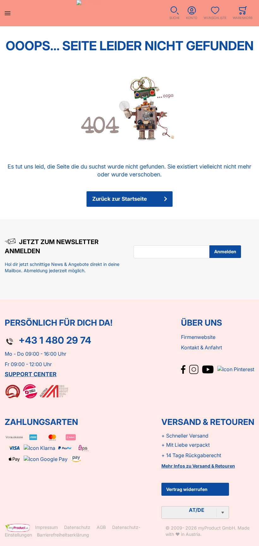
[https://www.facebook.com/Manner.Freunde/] (184, 369)
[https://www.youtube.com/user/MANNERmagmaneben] (208, 369)
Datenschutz (77, 527)
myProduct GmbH (216, 528)
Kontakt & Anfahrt (201, 347)
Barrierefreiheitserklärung (63, 534)
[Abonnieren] (225, 251)
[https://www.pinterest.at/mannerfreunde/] (235, 369)
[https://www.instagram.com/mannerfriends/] (194, 369)
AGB (101, 527)
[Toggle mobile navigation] (7, 13)
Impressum (46, 527)
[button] (174, 13)
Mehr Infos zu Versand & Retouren (198, 466)
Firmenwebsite (198, 337)
